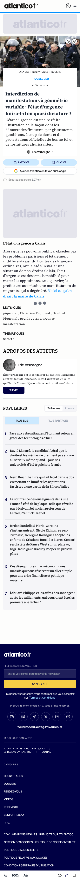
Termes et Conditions (42, 697)
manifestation (14, 324)
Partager (23, 162)
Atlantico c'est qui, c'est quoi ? (24, 748)
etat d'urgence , (45, 318)
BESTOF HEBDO (14, 814)
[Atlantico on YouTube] (68, 716)
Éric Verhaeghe (41, 151)
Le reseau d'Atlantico (17, 751)
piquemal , (11, 313)
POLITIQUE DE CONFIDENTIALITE (55, 842)
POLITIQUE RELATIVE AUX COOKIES (25, 857)
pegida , (26, 318)
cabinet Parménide (62, 375)
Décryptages (40, 71)
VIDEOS (8, 799)
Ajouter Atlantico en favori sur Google (43, 171)
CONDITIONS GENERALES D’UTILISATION (29, 865)
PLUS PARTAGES (58, 420)
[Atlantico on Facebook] (34, 716)
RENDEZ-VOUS (13, 791)
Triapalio (30, 379)
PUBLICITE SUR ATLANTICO (56, 834)
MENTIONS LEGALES (24, 834)
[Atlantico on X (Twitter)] (23, 716)
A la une (24, 71)
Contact (47, 751)
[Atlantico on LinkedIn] (45, 716)
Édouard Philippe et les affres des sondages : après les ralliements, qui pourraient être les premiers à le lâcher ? (42, 597)
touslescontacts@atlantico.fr (40, 727)
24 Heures (53, 408)
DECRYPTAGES (13, 776)
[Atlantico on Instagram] (56, 716)
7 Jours (69, 408)
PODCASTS (11, 807)
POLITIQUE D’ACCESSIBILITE (21, 849)
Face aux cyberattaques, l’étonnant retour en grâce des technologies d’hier (42, 436)
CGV (7, 834)
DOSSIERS (10, 783)
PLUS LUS (22, 420)
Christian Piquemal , (36, 313)
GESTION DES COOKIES (18, 842)
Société (56, 71)
